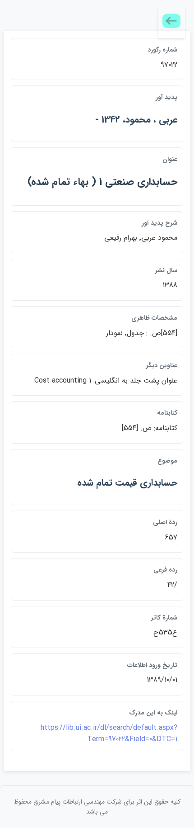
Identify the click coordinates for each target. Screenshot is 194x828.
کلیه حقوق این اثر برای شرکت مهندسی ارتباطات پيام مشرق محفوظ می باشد (97, 807)
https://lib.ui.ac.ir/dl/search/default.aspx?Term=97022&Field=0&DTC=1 (109, 733)
